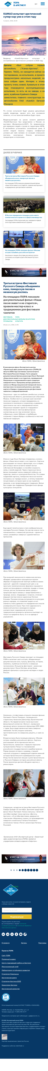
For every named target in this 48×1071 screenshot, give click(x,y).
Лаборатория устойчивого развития (16, 970)
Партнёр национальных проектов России (15, 1041)
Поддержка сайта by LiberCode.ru (13, 1046)
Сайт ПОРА (6, 955)
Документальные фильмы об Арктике (19, 319)
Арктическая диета (9, 978)
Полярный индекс (9, 959)
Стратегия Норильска (10, 974)
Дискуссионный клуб (10, 967)
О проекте (5, 943)
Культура (19, 321)
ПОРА (17, 317)
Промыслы (8, 321)
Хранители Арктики (9, 985)
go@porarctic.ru (34, 1016)
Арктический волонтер (11, 989)
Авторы (24, 943)
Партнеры (42, 943)
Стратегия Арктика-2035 (11, 981)
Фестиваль (8, 317)
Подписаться (16, 917)
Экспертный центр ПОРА (15, 1020)
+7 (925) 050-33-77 (20, 1012)
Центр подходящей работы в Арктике (16, 963)
